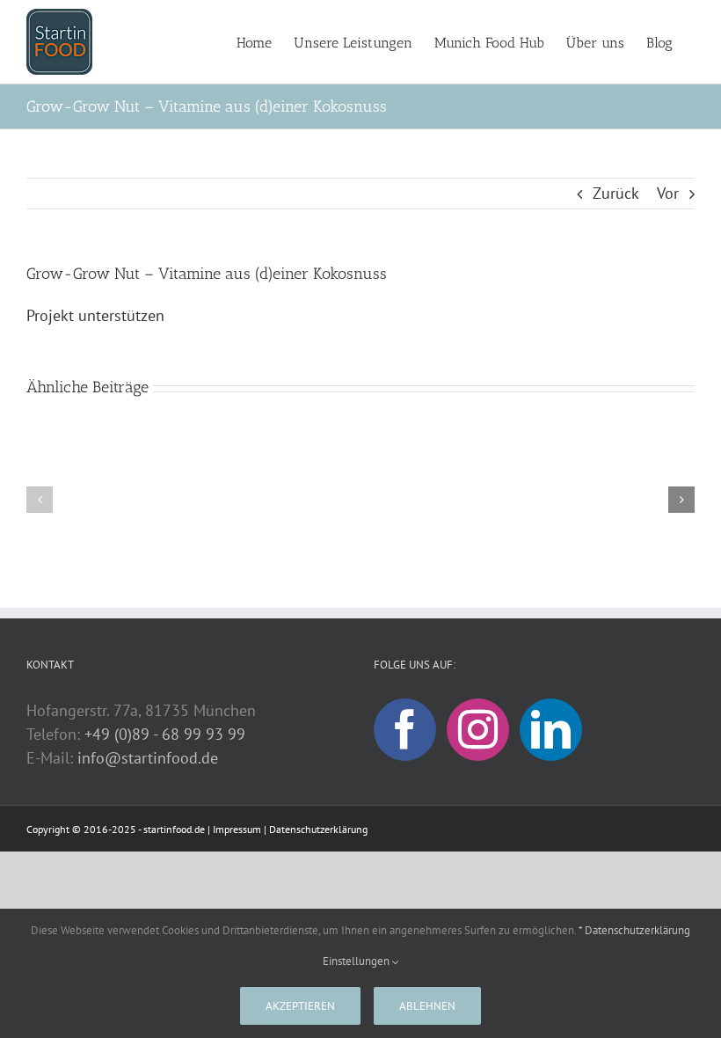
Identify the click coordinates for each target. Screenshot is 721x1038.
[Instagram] (478, 729)
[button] (39, 499)
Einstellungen (357, 961)
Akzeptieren (300, 1005)
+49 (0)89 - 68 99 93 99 (164, 734)
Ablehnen (427, 1005)
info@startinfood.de (147, 758)
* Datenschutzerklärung (634, 930)
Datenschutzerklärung (318, 829)
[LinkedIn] (551, 729)
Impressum (237, 829)
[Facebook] (405, 729)
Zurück (616, 193)
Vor (668, 193)
